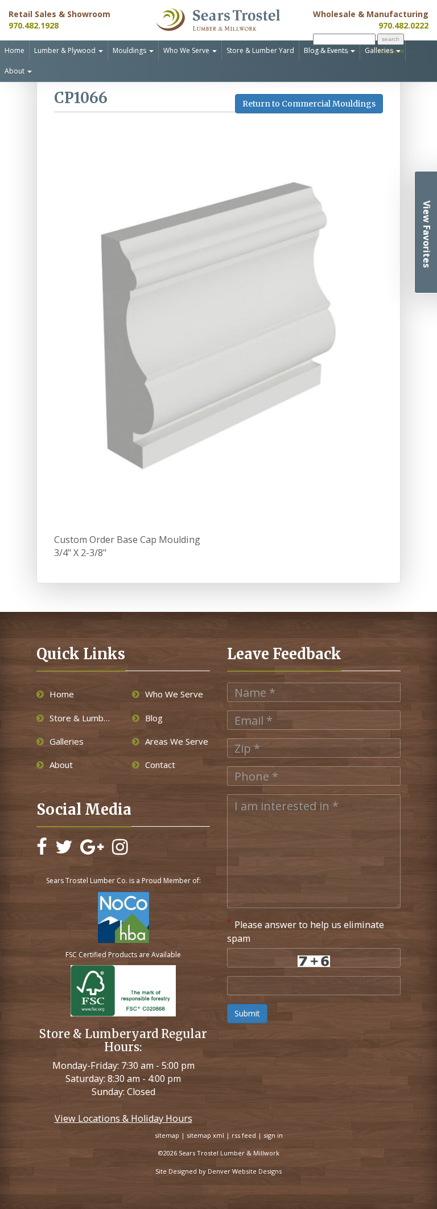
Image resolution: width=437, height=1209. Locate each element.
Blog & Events (326, 50)
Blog (154, 718)
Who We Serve (187, 50)
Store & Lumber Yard (260, 50)
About (15, 71)
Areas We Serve (176, 741)
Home (14, 50)
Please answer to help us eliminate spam (305, 931)
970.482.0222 (403, 25)
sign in (273, 1135)
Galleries (380, 50)
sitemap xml (205, 1135)
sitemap (167, 1135)
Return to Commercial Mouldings (309, 104)
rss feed (244, 1135)
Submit (247, 1013)
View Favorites (426, 234)
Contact (160, 764)
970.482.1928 (34, 25)
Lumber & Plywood (65, 50)
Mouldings (130, 50)
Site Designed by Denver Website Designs (218, 1171)
